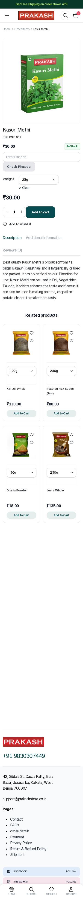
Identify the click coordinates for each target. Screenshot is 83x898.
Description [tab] (12, 237)
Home (7, 29)
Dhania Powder (17, 490)
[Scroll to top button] (75, 877)
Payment (17, 837)
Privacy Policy (21, 842)
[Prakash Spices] (36, 15)
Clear (26, 188)
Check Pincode (18, 167)
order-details (20, 831)
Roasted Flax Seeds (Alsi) (60, 391)
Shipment (17, 854)
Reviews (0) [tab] (12, 250)
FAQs (14, 825)
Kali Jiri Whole (16, 389)
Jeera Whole (55, 490)
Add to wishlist (20, 224)
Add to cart (40, 212)
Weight (8, 179)
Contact (16, 819)
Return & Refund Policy (28, 848)
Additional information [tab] (44, 237)
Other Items (22, 29)
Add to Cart (21, 413)
